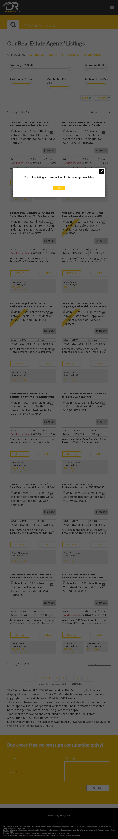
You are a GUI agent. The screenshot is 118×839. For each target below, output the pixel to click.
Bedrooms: (95, 65)
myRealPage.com (63, 816)
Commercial (37, 54)
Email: (12, 772)
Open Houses (92, 54)
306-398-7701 (18, 196)
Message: (70, 758)
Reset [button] (85, 97)
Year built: (57, 81)
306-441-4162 (70, 287)
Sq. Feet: (96, 79)
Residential (56, 54)
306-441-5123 (41, 196)
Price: (21, 65)
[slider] (11, 68)
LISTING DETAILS (19, 273)
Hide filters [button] (101, 97)
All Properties (16, 54)
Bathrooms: (21, 79)
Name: (13, 758)
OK (59, 188)
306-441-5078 (18, 649)
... (70, 678)
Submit (97, 788)
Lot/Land (74, 54)
